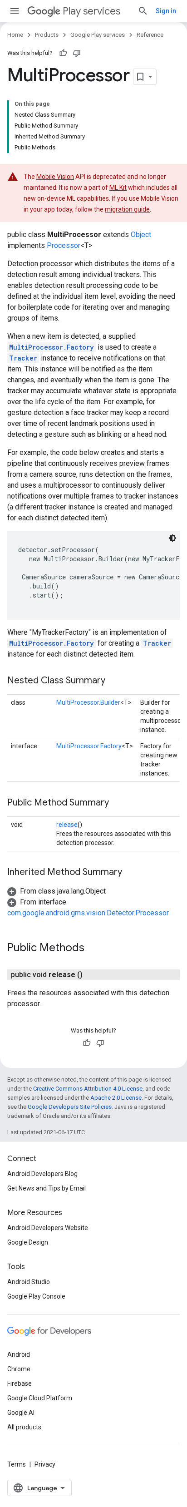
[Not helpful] (77, 53)
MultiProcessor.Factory (51, 347)
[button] (56, 891)
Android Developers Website (47, 1227)
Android (18, 1354)
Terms (16, 1464)
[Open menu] (14, 11)
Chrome (18, 1369)
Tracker (23, 358)
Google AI (20, 1412)
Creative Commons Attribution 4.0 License (88, 1088)
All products (24, 1427)
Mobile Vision (55, 176)
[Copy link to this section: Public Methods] (93, 948)
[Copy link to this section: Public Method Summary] (118, 803)
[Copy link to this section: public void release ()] (92, 974)
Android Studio (28, 1281)
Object (141, 234)
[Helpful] (63, 53)
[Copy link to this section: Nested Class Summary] (114, 681)
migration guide (127, 209)
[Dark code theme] (172, 538)
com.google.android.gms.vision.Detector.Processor (88, 913)
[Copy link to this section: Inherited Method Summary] (131, 872)
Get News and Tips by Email (46, 1188)
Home (15, 34)
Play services (91, 11)
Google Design (27, 1242)
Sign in (166, 11)
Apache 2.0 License (116, 1097)
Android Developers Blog (42, 1173)
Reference (150, 34)
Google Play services (97, 34)
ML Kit (118, 187)
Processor (63, 245)
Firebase (19, 1383)
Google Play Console (36, 1296)
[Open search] (143, 10)
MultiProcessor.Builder (88, 702)
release (67, 824)
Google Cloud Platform (39, 1398)
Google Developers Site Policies (70, 1106)
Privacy (44, 1464)
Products (47, 34)
